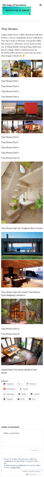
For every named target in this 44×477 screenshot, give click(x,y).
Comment (34, 450)
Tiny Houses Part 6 (10, 137)
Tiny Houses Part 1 (9, 81)
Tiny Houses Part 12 (10, 334)
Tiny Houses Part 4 (10, 96)
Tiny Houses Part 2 (10, 86)
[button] (10, 69)
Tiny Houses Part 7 (10, 142)
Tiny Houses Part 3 (10, 91)
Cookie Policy (15, 467)
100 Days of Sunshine (14, 5)
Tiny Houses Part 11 (10, 329)
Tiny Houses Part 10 (10, 158)
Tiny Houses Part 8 (10, 147)
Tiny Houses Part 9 (10, 153)
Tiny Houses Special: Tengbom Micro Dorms (22, 228)
